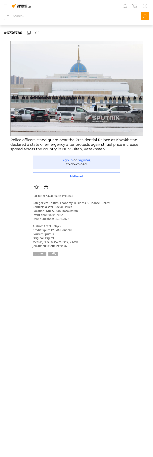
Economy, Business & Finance (80, 203)
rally (53, 254)
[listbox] (36, 187)
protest (39, 254)
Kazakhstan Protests (59, 196)
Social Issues (63, 207)
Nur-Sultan (53, 211)
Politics (54, 203)
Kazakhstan (70, 211)
